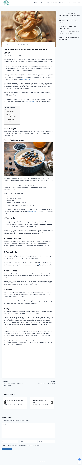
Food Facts (6, 47)
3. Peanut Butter (10, 118)
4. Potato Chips (10, 119)
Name (4, 441)
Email (22, 441)
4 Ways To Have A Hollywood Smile (46, 382)
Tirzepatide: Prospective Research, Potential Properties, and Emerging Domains (68, 20)
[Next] (52, 402)
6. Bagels (8, 123)
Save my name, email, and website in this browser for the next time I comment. (21, 445)
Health (61, 2)
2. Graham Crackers (11, 116)
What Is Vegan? (10, 111)
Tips (79, 2)
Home (35, 2)
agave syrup (38, 264)
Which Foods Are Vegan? (12, 113)
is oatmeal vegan (31, 211)
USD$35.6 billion (30, 101)
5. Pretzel (8, 121)
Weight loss (49, 2)
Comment (5, 424)
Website (41, 441)
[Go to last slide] (5, 402)
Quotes (74, 2)
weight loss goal (25, 79)
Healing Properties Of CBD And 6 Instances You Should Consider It (14, 383)
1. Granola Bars (10, 114)
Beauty (66, 2)
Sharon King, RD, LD (9, 55)
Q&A (70, 2)
